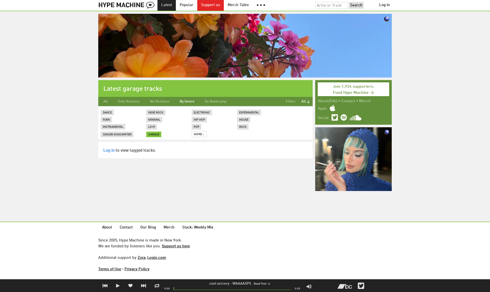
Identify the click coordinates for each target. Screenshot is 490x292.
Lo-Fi (151, 127)
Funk (106, 119)
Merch (365, 101)
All (105, 101)
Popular (186, 5)
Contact (348, 101)
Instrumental (113, 127)
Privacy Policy (137, 268)
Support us (210, 5)
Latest (166, 5)
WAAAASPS (241, 283)
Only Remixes (129, 101)
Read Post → (262, 284)
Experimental (249, 112)
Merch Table (238, 5)
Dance (107, 112)
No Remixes (159, 101)
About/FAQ (327, 101)
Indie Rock (155, 112)
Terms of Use (109, 268)
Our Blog (148, 228)
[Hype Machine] (127, 5)
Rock (243, 127)
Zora (141, 257)
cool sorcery (219, 283)
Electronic (202, 112)
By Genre (187, 101)
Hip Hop (199, 119)
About (107, 228)
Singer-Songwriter (117, 134)
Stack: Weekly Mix (197, 228)
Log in (384, 5)
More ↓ (199, 134)
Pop (196, 127)
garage (153, 134)
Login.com (156, 257)
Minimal (154, 119)
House (243, 119)
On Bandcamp (216, 101)
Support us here (176, 245)
